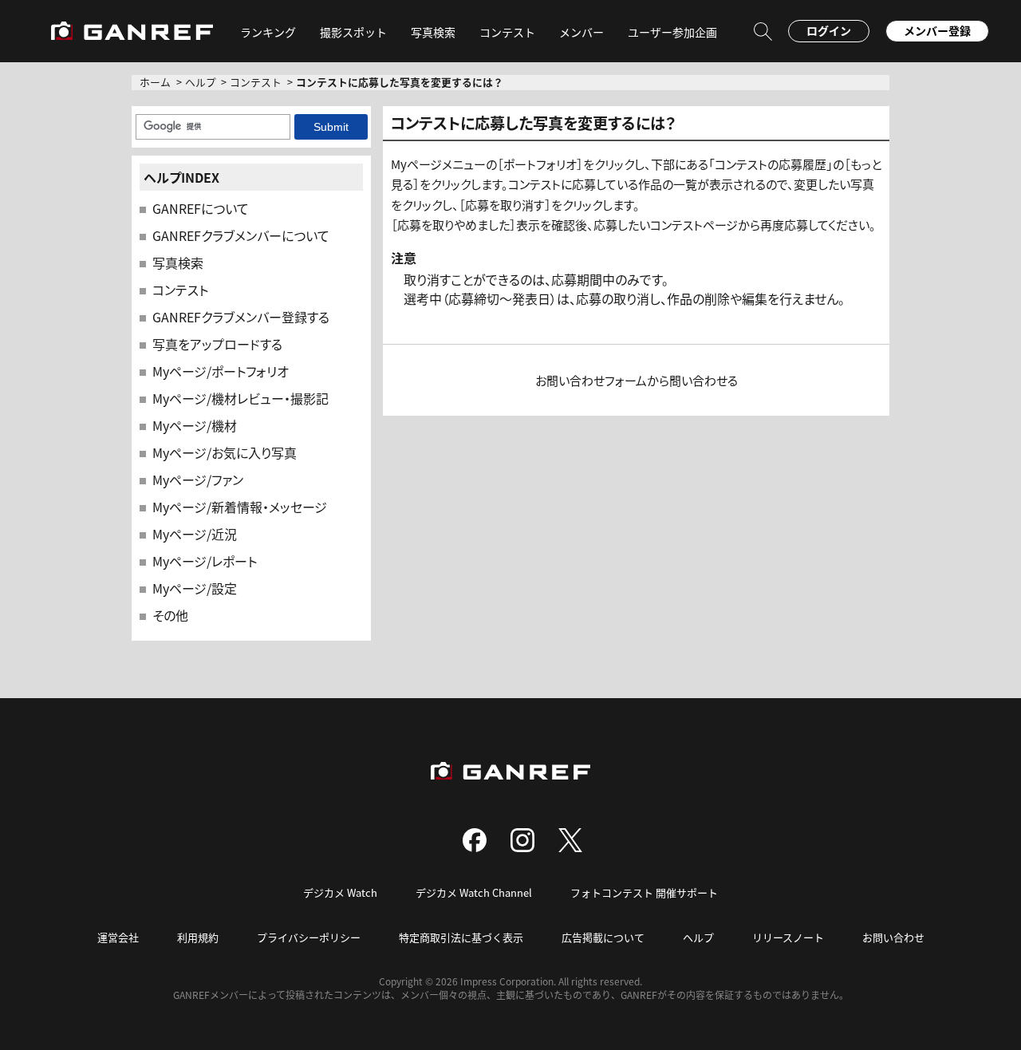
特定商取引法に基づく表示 (461, 937)
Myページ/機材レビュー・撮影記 (240, 398)
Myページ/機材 (194, 425)
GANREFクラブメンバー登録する (240, 316)
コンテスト (507, 32)
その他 (170, 615)
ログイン (828, 30)
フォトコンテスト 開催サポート (644, 892)
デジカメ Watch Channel (474, 892)
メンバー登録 (937, 30)
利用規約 (198, 937)
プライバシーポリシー (309, 937)
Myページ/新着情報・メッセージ (239, 506)
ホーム (155, 81)
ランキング (268, 32)
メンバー (581, 32)
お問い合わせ (893, 937)
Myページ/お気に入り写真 (224, 452)
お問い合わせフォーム (591, 380)
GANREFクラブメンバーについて (240, 235)
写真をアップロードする (217, 343)
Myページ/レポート (204, 560)
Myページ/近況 (194, 533)
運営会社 (118, 937)
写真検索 (177, 262)
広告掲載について (603, 937)
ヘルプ (200, 81)
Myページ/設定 (194, 588)
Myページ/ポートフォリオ (220, 371)
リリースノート (788, 937)
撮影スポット (353, 32)
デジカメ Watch (340, 892)
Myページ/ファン (197, 479)
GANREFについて (200, 208)
